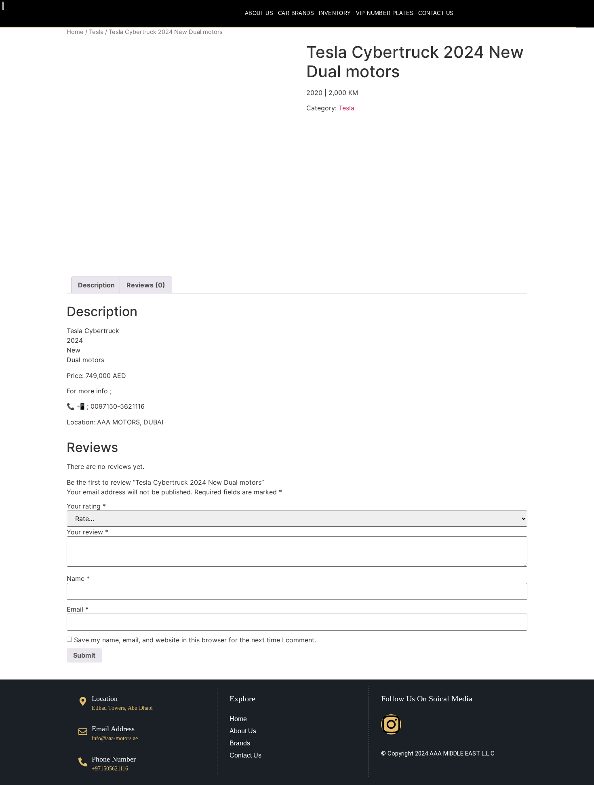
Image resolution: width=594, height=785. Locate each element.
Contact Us (435, 13)
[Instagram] (391, 724)
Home (75, 32)
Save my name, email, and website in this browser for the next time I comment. (195, 640)
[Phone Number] (82, 762)
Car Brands (296, 13)
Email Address (113, 729)
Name (78, 578)
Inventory (335, 13)
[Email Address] (82, 731)
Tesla (96, 32)
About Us (259, 13)
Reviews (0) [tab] (145, 285)
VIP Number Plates (385, 13)
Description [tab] (96, 285)
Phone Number (114, 759)
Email (77, 609)
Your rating (86, 506)
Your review (87, 532)
